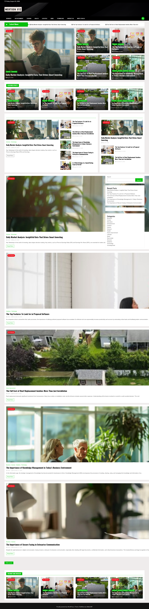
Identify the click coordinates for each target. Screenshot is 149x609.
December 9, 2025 (82, 78)
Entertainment (19, 18)
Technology (60, 18)
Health (37, 18)
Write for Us (81, 18)
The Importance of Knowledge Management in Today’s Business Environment (127, 74)
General (109, 229)
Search (109, 176)
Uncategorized (111, 245)
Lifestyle (44, 18)
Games (109, 227)
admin (9, 147)
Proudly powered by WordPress (65, 606)
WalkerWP (89, 606)
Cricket (109, 220)
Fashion (29, 18)
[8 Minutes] (32, 139)
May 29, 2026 (10, 77)
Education (110, 222)
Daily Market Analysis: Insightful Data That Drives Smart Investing (48, 24)
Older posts (9, 563)
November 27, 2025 (118, 78)
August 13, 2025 (77, 167)
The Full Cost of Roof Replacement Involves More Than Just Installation (92, 74)
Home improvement (82, 70)
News (52, 18)
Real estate (110, 238)
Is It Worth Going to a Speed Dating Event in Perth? (82, 164)
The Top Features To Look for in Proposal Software (86, 24)
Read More (10, 155)
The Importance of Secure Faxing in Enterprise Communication (82, 153)
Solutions (115, 44)
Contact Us (70, 18)
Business (8, 18)
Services (8, 71)
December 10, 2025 (118, 51)
